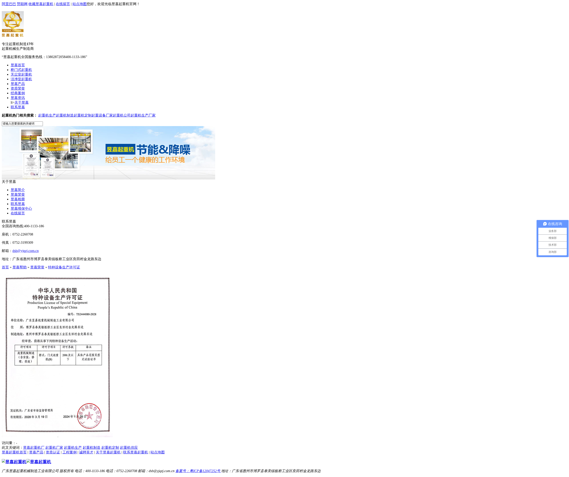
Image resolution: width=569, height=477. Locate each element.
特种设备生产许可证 (64, 267)
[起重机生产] (108, 178)
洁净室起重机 (21, 79)
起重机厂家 (54, 447)
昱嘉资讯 (18, 98)
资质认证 (53, 452)
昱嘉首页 (18, 65)
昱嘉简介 (18, 190)
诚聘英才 (86, 452)
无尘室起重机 (21, 74)
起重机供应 (129, 447)
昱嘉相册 (18, 199)
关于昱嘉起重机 (108, 452)
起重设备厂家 (102, 115)
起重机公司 (122, 115)
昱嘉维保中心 (21, 208)
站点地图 (79, 4)
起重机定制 (83, 115)
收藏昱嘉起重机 (40, 4)
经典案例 (18, 93)
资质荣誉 (18, 88)
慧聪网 (22, 4)
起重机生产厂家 (143, 115)
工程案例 (69, 452)
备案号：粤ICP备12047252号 (198, 471)
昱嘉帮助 (19, 267)
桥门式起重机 (21, 70)
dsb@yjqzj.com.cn (25, 251)
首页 (5, 267)
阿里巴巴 (9, 4)
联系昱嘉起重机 (135, 452)
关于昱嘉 (21, 102)
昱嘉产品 (18, 84)
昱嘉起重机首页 (14, 452)
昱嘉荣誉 (18, 194)
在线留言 (63, 4)
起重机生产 (47, 115)
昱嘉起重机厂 (33, 447)
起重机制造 (65, 115)
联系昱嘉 (18, 107)
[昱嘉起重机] (13, 34)
